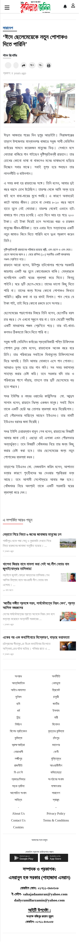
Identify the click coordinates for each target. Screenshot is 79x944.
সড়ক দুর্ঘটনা (18, 786)
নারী (56, 717)
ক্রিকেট (56, 690)
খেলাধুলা (56, 683)
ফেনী (56, 751)
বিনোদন (56, 724)
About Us (18, 813)
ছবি (18, 703)
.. (56, 806)
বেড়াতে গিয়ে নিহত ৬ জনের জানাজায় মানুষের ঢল (32, 534)
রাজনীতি (18, 765)
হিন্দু (18, 717)
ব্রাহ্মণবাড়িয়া (18, 745)
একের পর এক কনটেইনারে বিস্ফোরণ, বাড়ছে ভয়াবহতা (36, 637)
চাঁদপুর (56, 738)
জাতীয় (56, 703)
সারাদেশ (8, 28)
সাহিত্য (18, 800)
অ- (40, 65)
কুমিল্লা (18, 738)
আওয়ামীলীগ (56, 765)
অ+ (32, 65)
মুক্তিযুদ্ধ (56, 758)
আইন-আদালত (18, 690)
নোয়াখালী (18, 751)
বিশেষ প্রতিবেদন (18, 731)
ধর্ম (18, 710)
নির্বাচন (18, 724)
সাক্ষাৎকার (56, 786)
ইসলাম (56, 710)
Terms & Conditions (56, 820)
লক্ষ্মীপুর (18, 758)
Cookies (18, 827)
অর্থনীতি (56, 676)
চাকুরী (56, 697)
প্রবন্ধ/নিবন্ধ (18, 779)
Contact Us (18, 820)
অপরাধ (18, 676)
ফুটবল (18, 697)
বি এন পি (18, 772)
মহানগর (56, 745)
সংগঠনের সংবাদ (56, 779)
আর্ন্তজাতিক (18, 683)
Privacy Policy (56, 813)
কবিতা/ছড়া (56, 772)
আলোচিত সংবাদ (18, 793)
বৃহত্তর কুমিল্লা (56, 731)
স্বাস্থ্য (56, 800)
